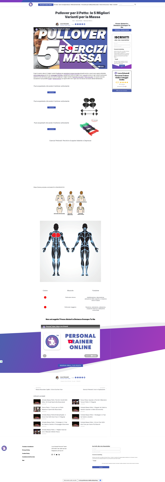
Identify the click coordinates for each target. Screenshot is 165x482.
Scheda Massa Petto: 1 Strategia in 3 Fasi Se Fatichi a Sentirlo (93, 416)
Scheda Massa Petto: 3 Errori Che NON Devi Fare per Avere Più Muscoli (92, 423)
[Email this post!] (84, 24)
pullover (59, 73)
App (23, 460)
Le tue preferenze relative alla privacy (88, 480)
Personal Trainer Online (65, 25)
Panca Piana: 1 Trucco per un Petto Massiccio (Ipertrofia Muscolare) (52, 408)
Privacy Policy (26, 450)
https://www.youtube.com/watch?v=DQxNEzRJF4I (49, 187)
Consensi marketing (119, 49)
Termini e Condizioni (121, 52)
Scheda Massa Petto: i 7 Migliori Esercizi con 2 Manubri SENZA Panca (54, 431)
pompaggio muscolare (57, 75)
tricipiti (50, 78)
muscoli (85, 75)
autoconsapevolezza (39, 75)
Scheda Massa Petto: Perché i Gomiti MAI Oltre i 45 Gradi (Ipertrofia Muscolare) (54, 401)
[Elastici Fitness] (89, 127)
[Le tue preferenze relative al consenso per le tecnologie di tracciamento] (1, 361)
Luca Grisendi (64, 23)
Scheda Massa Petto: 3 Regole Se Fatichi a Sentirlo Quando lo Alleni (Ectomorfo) (93, 408)
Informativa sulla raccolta (70, 480)
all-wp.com (60, 450)
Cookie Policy (26, 453)
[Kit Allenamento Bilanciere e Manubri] (89, 106)
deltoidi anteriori (57, 78)
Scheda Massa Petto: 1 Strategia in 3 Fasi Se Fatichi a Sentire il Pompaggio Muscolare (55, 423)
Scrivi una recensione (122, 90)
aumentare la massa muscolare (72, 73)
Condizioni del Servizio (28, 457)
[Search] (135, 4)
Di (73, 381)
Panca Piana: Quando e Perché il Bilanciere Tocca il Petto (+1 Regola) (93, 401)
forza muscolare (89, 77)
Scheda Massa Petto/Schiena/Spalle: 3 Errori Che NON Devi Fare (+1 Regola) (54, 416)
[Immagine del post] (37, 401)
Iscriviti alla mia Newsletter (101, 446)
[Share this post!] (75, 24)
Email (116, 59)
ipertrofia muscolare (78, 77)
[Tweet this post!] (78, 24)
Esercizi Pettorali (68, 381)
